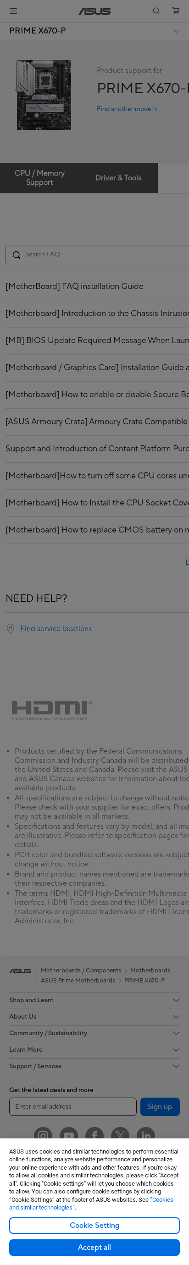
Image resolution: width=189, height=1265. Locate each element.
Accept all (94, 1247)
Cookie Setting (94, 1225)
